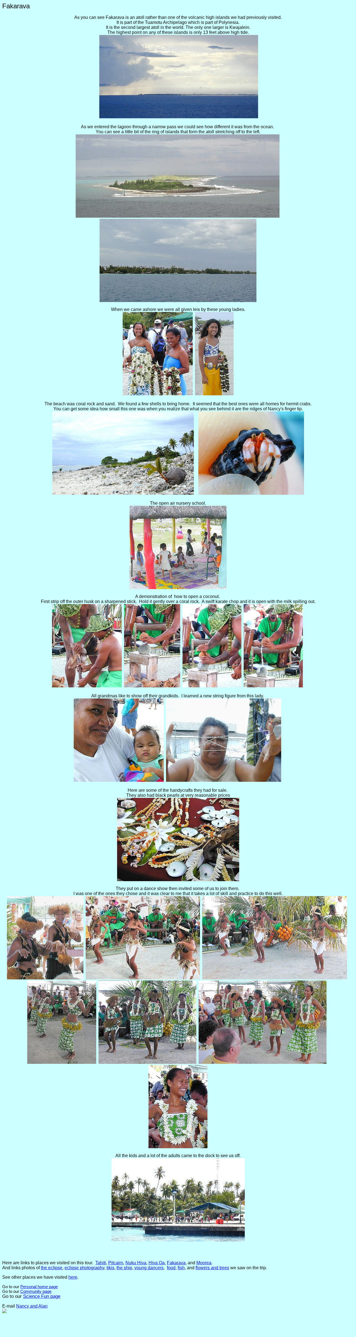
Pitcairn (115, 1262)
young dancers (149, 1267)
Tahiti (100, 1262)
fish (181, 1267)
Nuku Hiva (135, 1262)
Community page (35, 1291)
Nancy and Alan (32, 1306)
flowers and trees (212, 1267)
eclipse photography (84, 1267)
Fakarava (176, 1262)
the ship (124, 1267)
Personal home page (39, 1286)
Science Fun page (41, 1296)
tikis (110, 1267)
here (72, 1277)
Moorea (203, 1262)
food (171, 1267)
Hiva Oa (157, 1262)
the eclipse (51, 1267)
